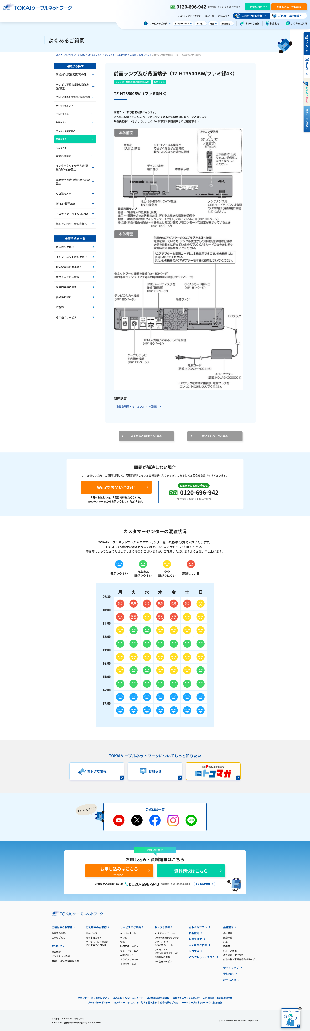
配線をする (144, 54)
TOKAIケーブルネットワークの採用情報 (202, 1002)
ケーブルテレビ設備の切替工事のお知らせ (97, 943)
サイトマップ (231, 968)
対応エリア (224, 15)
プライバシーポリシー (99, 1002)
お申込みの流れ (59, 933)
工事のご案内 (58, 937)
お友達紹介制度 (162, 957)
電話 (122, 941)
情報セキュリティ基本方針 (186, 998)
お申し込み (229, 980)
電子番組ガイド (94, 937)
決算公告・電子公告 (233, 955)
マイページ (91, 933)
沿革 (225, 941)
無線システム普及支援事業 (65, 960)
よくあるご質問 (299, 23)
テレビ (123, 937)
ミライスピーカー (129, 959)
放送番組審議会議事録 (158, 998)
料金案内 (274, 23)
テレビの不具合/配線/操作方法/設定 (120, 54)
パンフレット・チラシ (189, 15)
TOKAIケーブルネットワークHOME (69, 54)
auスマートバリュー (165, 933)
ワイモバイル (167, 951)
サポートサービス (129, 950)
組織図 (226, 946)
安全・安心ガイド (134, 998)
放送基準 (117, 998)
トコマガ (194, 951)
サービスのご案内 (130, 927)
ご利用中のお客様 (96, 927)
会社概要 (227, 933)
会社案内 (228, 927)
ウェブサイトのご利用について (93, 998)
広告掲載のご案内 (169, 1002)
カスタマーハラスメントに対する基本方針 (135, 1002)
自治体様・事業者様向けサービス (240, 959)
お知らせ (57, 946)
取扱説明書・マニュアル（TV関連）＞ (138, 406)
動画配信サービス (129, 946)
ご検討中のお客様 (62, 927)
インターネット (128, 933)
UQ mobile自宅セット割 (167, 937)
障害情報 (56, 951)
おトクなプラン (198, 927)
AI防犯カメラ (127, 955)
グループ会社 (230, 950)
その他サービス (128, 963)
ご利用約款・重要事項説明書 (217, 998)
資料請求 (228, 974)
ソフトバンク (164, 943)
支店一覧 (209, 15)
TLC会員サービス (163, 961)
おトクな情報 (252, 23)
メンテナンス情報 (61, 956)
